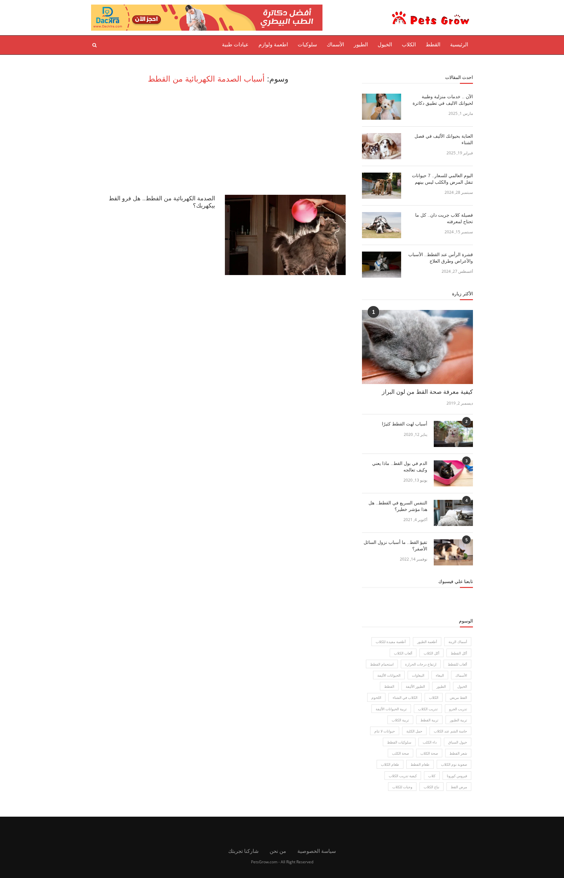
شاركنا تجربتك (243, 851)
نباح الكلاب (431, 786)
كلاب (431, 775)
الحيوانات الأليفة (388, 675)
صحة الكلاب (429, 753)
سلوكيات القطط (399, 742)
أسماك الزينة (457, 641)
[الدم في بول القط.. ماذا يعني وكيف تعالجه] (453, 473)
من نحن (278, 851)
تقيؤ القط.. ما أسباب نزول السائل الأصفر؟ (395, 545)
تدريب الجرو (458, 708)
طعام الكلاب (390, 764)
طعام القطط (420, 764)
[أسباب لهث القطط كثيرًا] (453, 434)
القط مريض (458, 697)
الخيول (385, 44)
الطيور (361, 44)
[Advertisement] (218, 139)
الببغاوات (418, 675)
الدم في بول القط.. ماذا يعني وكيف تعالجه (399, 466)
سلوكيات (307, 44)
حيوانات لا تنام (384, 731)
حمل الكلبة (414, 731)
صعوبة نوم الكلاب (454, 764)
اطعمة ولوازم (273, 44)
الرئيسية (459, 44)
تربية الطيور (458, 719)
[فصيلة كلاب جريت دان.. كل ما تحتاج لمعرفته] (381, 225)
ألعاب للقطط (457, 664)
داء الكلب (430, 742)
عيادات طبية (235, 44)
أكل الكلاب (431, 653)
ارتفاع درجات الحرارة (420, 664)
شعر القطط (458, 753)
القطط (433, 44)
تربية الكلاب (400, 719)
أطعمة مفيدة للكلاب (391, 641)
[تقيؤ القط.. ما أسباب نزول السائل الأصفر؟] (453, 552)
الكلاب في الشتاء (405, 697)
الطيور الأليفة (415, 686)
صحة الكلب (400, 753)
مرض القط (459, 786)
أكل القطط (459, 653)
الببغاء (440, 675)
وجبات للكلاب (402, 786)
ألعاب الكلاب (403, 653)
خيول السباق (457, 742)
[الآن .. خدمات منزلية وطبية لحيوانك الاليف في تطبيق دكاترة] (381, 107)
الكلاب (409, 44)
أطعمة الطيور (427, 641)
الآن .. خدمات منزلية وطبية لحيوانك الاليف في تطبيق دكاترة (443, 100)
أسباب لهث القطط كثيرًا (404, 423)
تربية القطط (429, 719)
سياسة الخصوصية (316, 851)
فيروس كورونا (457, 775)
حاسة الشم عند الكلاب (450, 731)
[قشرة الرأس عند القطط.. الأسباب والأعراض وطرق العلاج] (381, 265)
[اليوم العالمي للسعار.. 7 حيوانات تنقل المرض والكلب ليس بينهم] (381, 186)
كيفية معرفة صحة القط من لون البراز (427, 392)
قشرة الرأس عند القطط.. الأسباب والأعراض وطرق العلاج (440, 258)
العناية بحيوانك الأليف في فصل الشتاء (444, 139)
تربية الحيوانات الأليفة (391, 708)
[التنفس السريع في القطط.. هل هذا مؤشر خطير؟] (453, 513)
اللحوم (376, 697)
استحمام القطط (382, 664)
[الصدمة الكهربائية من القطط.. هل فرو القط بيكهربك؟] (285, 235)
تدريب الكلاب (428, 708)
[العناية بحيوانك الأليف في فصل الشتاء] (381, 146)
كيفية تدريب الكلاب (403, 775)
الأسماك (335, 44)
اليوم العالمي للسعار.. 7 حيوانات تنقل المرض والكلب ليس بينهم (442, 179)
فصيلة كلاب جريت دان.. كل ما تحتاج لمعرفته (444, 218)
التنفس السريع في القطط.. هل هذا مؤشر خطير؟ (397, 506)
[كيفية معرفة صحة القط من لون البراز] (417, 347)
